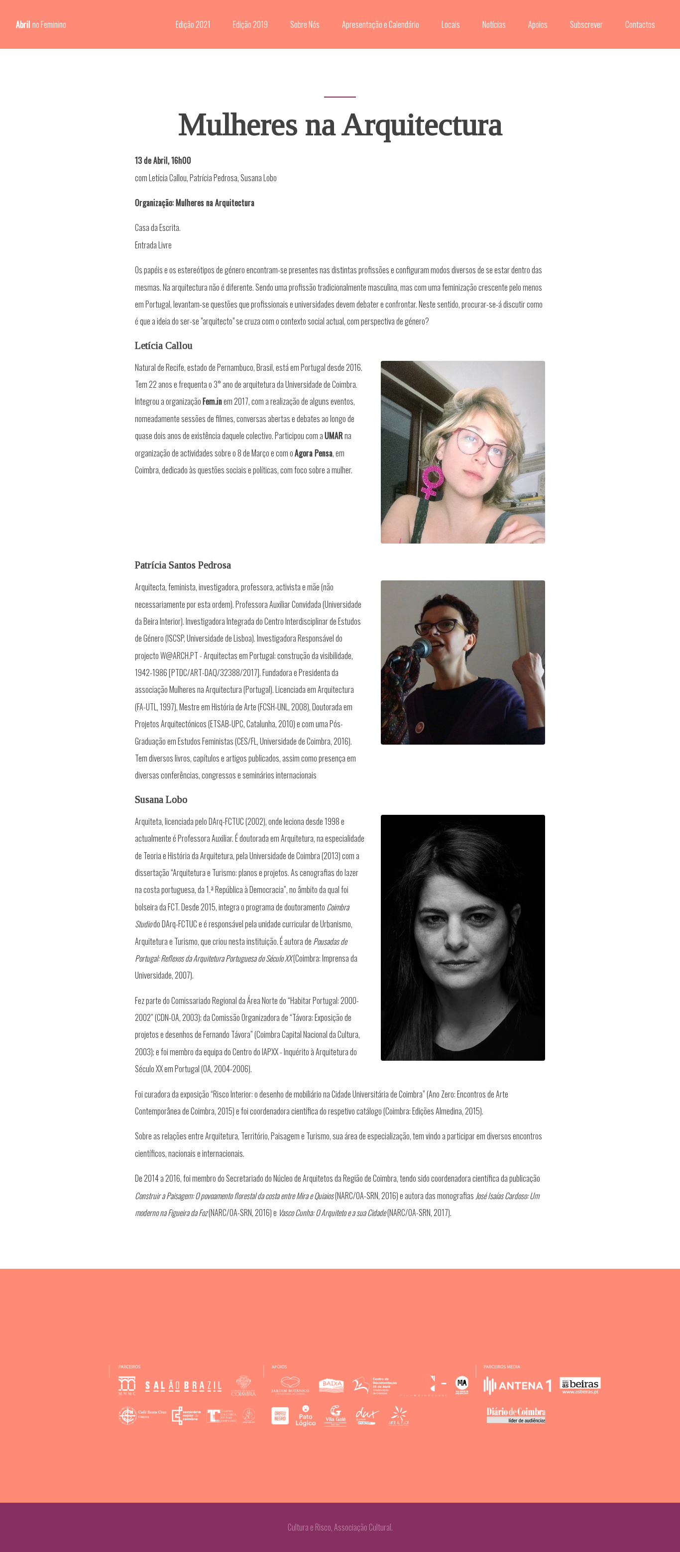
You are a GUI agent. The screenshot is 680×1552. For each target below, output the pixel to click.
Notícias (494, 24)
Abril (41, 24)
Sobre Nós (305, 24)
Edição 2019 (250, 24)
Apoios (538, 24)
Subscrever (586, 24)
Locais (451, 24)
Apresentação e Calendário (380, 24)
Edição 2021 (193, 24)
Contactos (640, 24)
